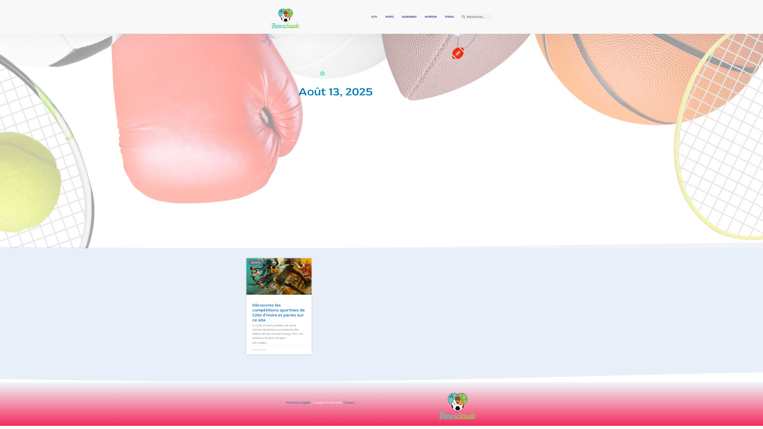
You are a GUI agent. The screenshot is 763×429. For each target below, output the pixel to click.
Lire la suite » (259, 342)
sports (389, 16)
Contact (349, 402)
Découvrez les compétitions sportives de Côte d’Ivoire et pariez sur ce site (278, 312)
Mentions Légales (298, 402)
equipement (409, 16)
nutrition (431, 16)
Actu (374, 16)
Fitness (449, 16)
